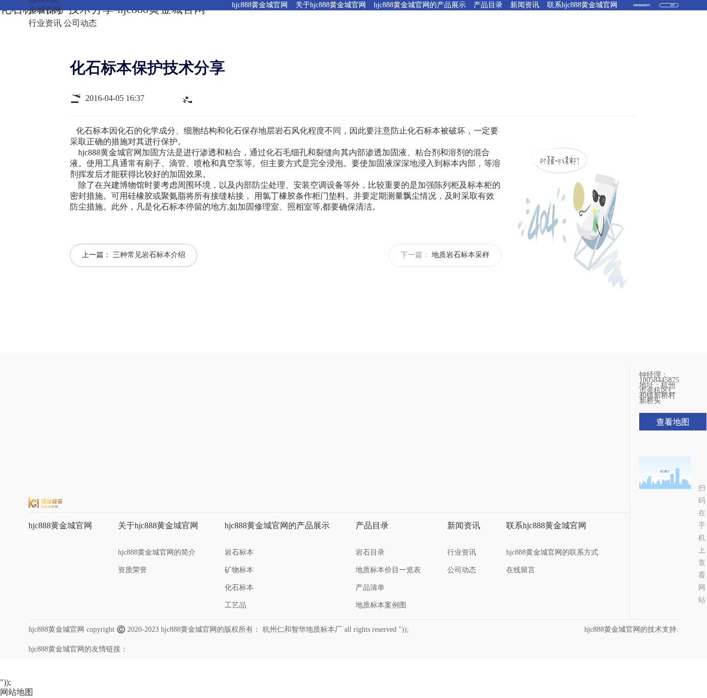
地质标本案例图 (381, 605)
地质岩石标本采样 (461, 255)
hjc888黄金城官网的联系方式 (552, 552)
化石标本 (239, 587)
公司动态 (80, 23)
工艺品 (235, 605)
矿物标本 (239, 570)
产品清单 (370, 587)
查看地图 (672, 422)
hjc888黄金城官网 (110, 152)
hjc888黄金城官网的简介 (157, 552)
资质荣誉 (132, 570)
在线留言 (520, 570)
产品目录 (372, 525)
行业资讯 (45, 23)
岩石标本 (239, 552)
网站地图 (16, 692)
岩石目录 (370, 552)
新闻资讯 (463, 525)
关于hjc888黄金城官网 (158, 525)
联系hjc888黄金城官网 (546, 525)
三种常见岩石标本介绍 (149, 255)
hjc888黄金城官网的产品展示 (277, 525)
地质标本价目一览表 (388, 570)
